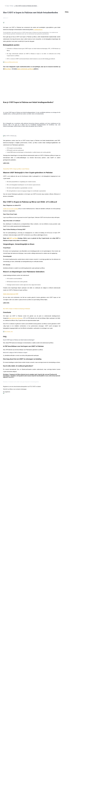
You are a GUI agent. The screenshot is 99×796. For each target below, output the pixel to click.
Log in (2, 441)
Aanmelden (6, 441)
